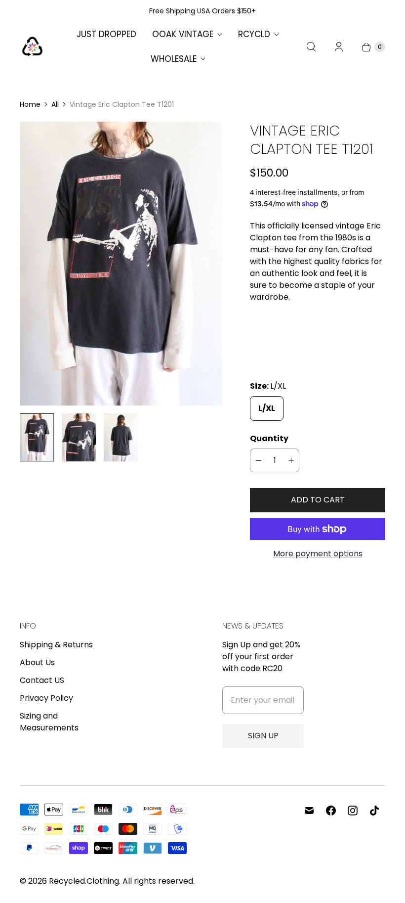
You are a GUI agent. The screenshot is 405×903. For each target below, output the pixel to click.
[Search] (311, 47)
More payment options (318, 553)
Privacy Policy (46, 698)
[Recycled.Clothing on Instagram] (353, 810)
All (55, 104)
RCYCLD (254, 34)
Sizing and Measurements (49, 721)
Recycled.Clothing (84, 881)
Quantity (269, 438)
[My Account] (339, 47)
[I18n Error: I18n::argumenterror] (37, 437)
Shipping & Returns (56, 644)
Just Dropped (106, 34)
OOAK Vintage (182, 34)
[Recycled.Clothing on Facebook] (331, 810)
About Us (37, 662)
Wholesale (174, 59)
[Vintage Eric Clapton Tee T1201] (121, 264)
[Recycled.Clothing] (32, 47)
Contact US (42, 680)
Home (30, 104)
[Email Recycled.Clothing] (309, 810)
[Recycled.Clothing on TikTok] (374, 810)
